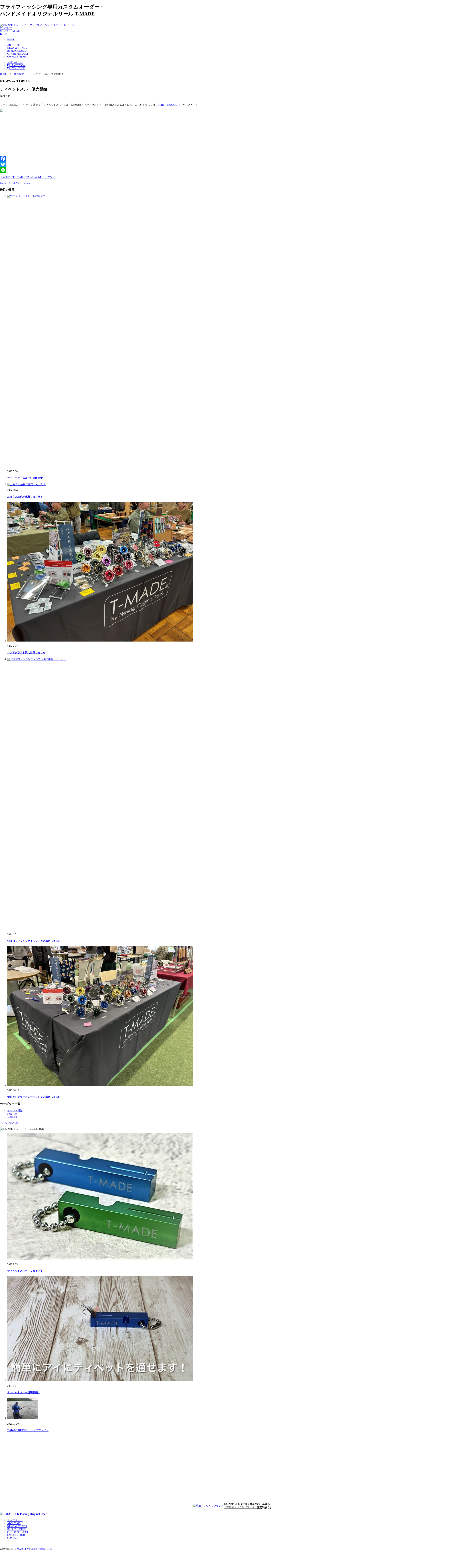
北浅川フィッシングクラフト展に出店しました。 (35, 941)
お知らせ (12, 1113)
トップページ (15, 1520)
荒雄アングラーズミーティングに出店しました (34, 1097)
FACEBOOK (17, 65)
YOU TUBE (17, 68)
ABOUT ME (14, 45)
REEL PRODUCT (16, 50)
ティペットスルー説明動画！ (23, 1392)
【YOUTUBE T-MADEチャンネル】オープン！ (27, 177)
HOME (11, 39)
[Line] (232, 170)
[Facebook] (232, 159)
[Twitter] (232, 164)
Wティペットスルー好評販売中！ (26, 478)
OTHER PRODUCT (17, 53)
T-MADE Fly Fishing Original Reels (33, 1549)
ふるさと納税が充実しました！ (25, 496)
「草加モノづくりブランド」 (240, 1507)
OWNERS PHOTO (17, 56)
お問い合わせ (15, 62)
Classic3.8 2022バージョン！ (16, 183)
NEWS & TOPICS (17, 48)
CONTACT (6, 28)
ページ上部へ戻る (10, 1123)
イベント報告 (15, 1110)
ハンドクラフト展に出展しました (26, 652)
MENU (16, 31)
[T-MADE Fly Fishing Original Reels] (23, 1514)
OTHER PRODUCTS (169, 104)
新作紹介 (12, 1117)
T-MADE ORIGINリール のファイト (27, 1430)
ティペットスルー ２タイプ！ (26, 1270)
